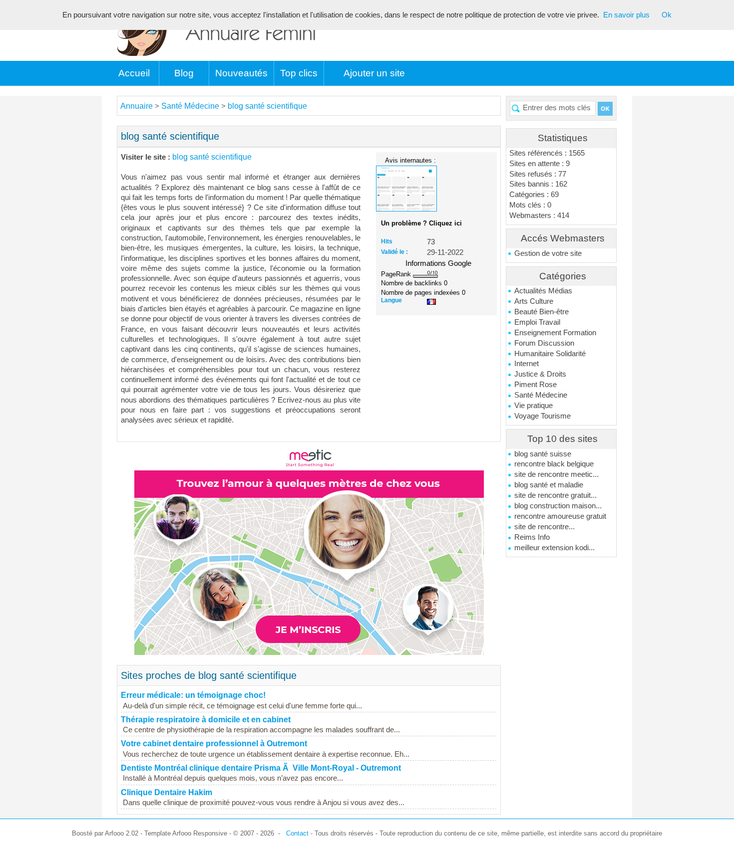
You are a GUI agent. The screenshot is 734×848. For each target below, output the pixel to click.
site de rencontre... (544, 527)
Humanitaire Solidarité (550, 354)
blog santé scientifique (267, 106)
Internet (526, 364)
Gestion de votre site (548, 253)
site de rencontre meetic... (556, 474)
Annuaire (136, 106)
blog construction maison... (558, 506)
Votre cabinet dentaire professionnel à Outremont (214, 743)
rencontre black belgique (554, 464)
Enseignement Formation (555, 333)
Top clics (299, 73)
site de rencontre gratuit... (555, 495)
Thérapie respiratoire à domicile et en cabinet (206, 719)
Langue (391, 300)
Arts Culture (533, 301)
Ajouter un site (374, 73)
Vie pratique (533, 406)
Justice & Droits (540, 374)
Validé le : (394, 252)
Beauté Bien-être (541, 312)
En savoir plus (626, 15)
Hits (386, 241)
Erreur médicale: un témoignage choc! (193, 695)
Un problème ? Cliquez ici (421, 223)
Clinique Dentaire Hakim (166, 792)
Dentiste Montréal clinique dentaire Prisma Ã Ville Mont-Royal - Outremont (261, 768)
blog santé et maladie (548, 485)
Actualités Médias (543, 291)
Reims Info (532, 537)
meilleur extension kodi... (554, 548)
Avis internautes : (410, 160)
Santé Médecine (540, 395)
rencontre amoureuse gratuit (560, 516)
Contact (297, 833)
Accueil (134, 73)
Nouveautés (241, 73)
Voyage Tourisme (542, 416)
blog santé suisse (542, 454)
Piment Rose (535, 385)
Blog (184, 73)
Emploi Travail (537, 322)
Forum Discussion (544, 343)
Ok (667, 15)
